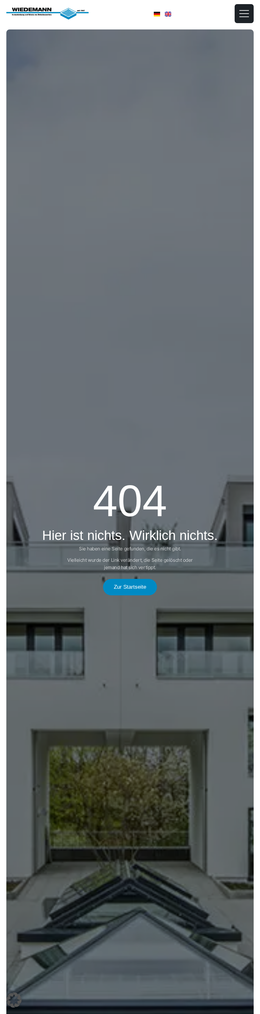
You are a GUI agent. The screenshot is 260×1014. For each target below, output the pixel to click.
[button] (14, 1000)
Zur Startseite (130, 587)
